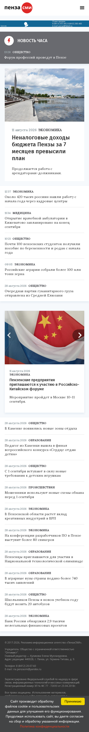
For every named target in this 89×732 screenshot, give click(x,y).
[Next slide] (78, 335)
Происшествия (41, 487)
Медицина (22, 213)
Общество (21, 52)
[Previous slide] (11, 335)
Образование (39, 440)
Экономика (50, 130)
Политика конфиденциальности (44, 726)
